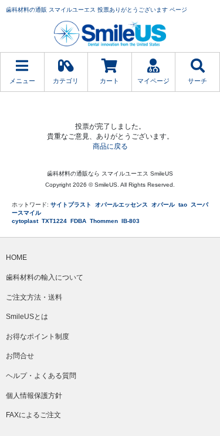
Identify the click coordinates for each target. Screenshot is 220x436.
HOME (16, 257)
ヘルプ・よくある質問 (41, 376)
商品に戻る (110, 146)
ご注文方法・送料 (34, 297)
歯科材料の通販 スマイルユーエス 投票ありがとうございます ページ (96, 9)
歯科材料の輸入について (44, 277)
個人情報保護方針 (34, 396)
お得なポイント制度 (37, 336)
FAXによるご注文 (33, 415)
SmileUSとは (27, 317)
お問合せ (20, 356)
